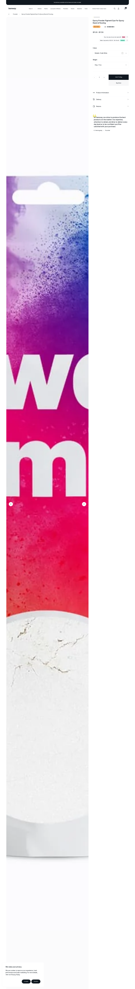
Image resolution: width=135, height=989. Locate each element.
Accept (26, 981)
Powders (65, 8)
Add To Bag (122, 14)
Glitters (40, 8)
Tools (86, 8)
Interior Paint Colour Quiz (99, 8)
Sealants (79, 8)
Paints (46, 8)
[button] (11, 504)
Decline (36, 981)
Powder (15, 14)
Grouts (72, 8)
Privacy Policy (15, 974)
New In (31, 8)
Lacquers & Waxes (55, 8)
